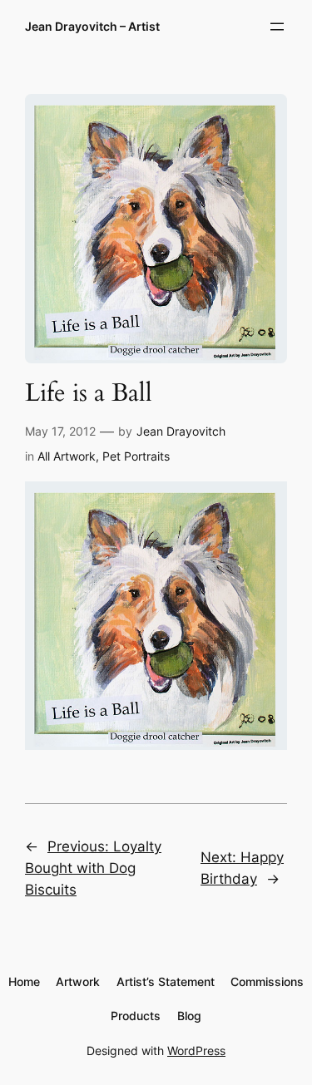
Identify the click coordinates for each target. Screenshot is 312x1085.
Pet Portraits (136, 456)
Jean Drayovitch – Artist (92, 26)
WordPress (196, 1050)
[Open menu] (277, 27)
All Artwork (66, 456)
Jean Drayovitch (180, 431)
